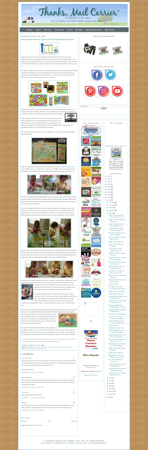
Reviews (47, 29)
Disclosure (110, 29)
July (110, 378)
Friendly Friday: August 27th (115, 242)
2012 (108, 195)
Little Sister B (32, 348)
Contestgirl (98, 371)
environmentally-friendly (37, 332)
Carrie (23, 392)
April (110, 386)
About (38, 29)
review (40, 348)
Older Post (74, 421)
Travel (69, 29)
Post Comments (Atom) (36, 425)
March (110, 388)
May (110, 383)
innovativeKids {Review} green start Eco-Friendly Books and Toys (47, 39)
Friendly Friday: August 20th (115, 294)
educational (64, 347)
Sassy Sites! (25, 358)
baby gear (40, 347)
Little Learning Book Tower (38, 169)
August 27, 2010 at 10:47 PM (33, 398)
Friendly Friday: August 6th (115, 352)
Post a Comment (26, 418)
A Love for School (113, 284)
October (111, 207)
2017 (108, 181)
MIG (23, 403)
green (24, 348)
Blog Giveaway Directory (91, 375)
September (112, 210)
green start (45, 77)
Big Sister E (49, 347)
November (112, 205)
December (111, 202)
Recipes (79, 29)
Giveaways (59, 29)
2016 (108, 184)
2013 (108, 192)
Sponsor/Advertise (94, 29)
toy (45, 348)
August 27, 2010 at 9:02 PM (33, 387)
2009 (108, 397)
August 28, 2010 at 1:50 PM (33, 410)
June (110, 381)
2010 (108, 200)
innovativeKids (28, 77)
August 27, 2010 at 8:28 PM (33, 372)
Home (29, 29)
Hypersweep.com (91, 367)
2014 (108, 189)
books (57, 347)
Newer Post (24, 421)
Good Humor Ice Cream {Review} (117, 314)
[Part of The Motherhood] (91, 315)
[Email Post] (42, 345)
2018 (108, 179)
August (111, 213)
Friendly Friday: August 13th (115, 328)
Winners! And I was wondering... (117, 291)
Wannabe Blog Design (73, 443)
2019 (108, 176)
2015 (108, 187)
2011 (108, 197)
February (111, 391)
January (111, 394)
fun (71, 347)
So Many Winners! (113, 325)
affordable (31, 347)
